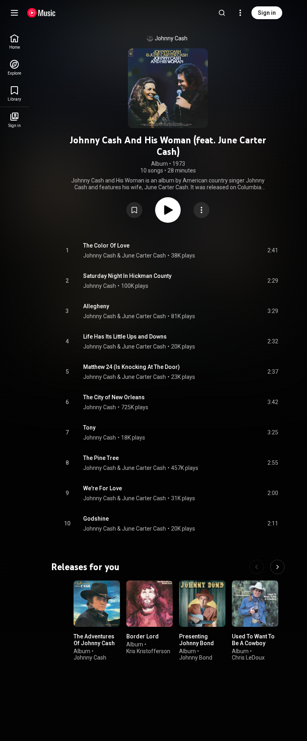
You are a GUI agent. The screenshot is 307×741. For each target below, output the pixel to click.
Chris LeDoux (248, 657)
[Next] (277, 567)
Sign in (267, 13)
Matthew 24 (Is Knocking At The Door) (131, 367)
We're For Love (102, 488)
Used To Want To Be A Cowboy (253, 639)
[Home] (41, 13)
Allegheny (96, 306)
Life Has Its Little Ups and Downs (125, 336)
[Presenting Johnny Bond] (202, 604)
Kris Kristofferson (148, 651)
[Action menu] (201, 210)
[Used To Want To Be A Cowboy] (255, 604)
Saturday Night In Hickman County (127, 276)
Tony (89, 427)
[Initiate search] (221, 12)
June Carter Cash (144, 255)
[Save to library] (134, 210)
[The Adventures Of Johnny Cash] (97, 604)
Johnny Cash (171, 38)
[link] (14, 42)
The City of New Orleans (114, 397)
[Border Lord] (149, 604)
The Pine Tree (101, 458)
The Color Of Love (106, 245)
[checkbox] (272, 251)
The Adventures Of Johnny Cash (94, 639)
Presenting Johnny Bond (196, 639)
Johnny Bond (195, 657)
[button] (134, 210)
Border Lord (142, 636)
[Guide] (14, 13)
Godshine (96, 518)
